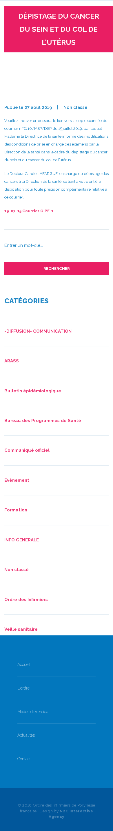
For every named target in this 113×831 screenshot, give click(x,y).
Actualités (26, 735)
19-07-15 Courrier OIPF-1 (28, 210)
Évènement (16, 480)
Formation (15, 510)
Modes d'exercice (32, 711)
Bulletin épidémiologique (32, 391)
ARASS (11, 361)
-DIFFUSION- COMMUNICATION (38, 331)
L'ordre (23, 688)
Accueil (23, 664)
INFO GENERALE (21, 540)
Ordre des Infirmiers (26, 599)
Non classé (75, 107)
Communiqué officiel (27, 450)
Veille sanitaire (21, 629)
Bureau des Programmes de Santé (42, 420)
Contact (24, 758)
